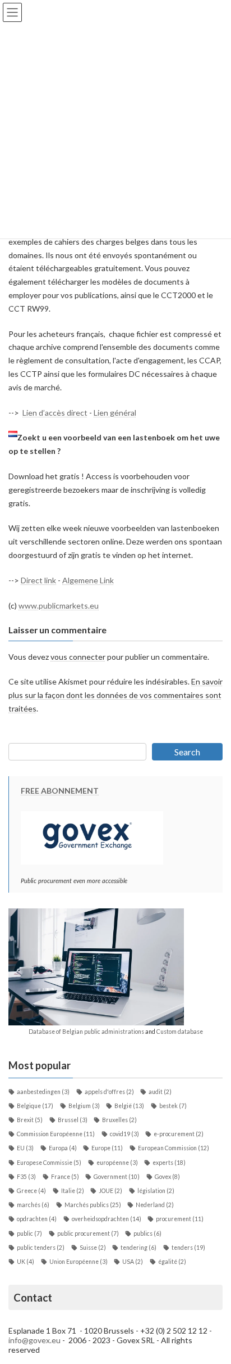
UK (25, 1261)
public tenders (40, 1247)
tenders (188, 1247)
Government (117, 1176)
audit (160, 1091)
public (29, 1233)
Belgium (84, 1105)
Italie (72, 1190)
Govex (167, 1176)
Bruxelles (119, 1120)
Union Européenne (78, 1261)
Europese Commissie (49, 1162)
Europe (107, 1148)
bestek (173, 1105)
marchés (33, 1204)
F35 (26, 1176)
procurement (180, 1219)
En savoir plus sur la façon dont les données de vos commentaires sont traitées (115, 695)
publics (147, 1233)
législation (155, 1190)
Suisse (93, 1247)
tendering (138, 1247)
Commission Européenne (56, 1134)
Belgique (35, 1105)
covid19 (124, 1134)
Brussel (72, 1120)
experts (169, 1162)
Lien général (115, 412)
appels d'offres (109, 1091)
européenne (117, 1162)
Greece (31, 1190)
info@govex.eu (34, 1340)
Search (187, 751)
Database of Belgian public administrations (86, 1031)
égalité (172, 1261)
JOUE (110, 1190)
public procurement (88, 1233)
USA (132, 1261)
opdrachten (37, 1219)
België (129, 1105)
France (65, 1176)
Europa (63, 1148)
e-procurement (179, 1134)
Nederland (155, 1204)
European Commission (173, 1148)
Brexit (30, 1120)
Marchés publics (92, 1204)
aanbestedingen (43, 1091)
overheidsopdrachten (106, 1219)
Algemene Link (88, 580)
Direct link (38, 580)
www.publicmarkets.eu (59, 605)
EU (25, 1148)
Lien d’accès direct (54, 412)
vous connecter (77, 656)
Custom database (179, 1031)
